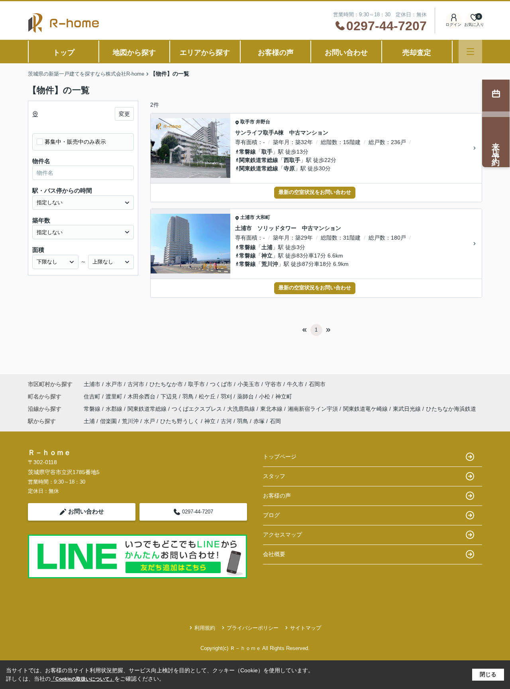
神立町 (283, 396)
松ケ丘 (208, 396)
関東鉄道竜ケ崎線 (366, 409)
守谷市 (273, 384)
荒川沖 (269, 264)
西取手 (292, 160)
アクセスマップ (282, 534)
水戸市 (114, 384)
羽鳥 (188, 396)
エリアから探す (205, 53)
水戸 (149, 421)
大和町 (263, 217)
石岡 (275, 421)
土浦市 (247, 217)
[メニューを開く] (470, 51)
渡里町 (115, 396)
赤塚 (259, 421)
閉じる (488, 674)
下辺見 (170, 396)
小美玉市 (248, 384)
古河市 (136, 384)
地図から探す (134, 53)
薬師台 (246, 396)
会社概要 (274, 554)
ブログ (271, 515)
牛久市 (295, 384)
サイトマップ (305, 628)
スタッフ (274, 476)
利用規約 (204, 628)
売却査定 (416, 53)
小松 (265, 396)
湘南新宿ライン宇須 (313, 409)
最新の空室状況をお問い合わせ (315, 192)
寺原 (289, 168)
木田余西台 (142, 396)
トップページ (279, 456)
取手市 (247, 122)
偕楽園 (108, 421)
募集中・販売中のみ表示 (75, 142)
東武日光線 (407, 409)
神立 (267, 255)
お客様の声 (276, 53)
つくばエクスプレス (198, 409)
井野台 (263, 122)
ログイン (453, 24)
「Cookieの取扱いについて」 (82, 679)
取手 (267, 151)
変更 (124, 114)
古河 (226, 421)
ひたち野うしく (179, 421)
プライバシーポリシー (253, 628)
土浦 (267, 247)
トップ (64, 53)
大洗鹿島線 (242, 409)
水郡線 (115, 409)
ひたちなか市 (166, 384)
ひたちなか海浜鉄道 (451, 409)
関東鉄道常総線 (258, 160)
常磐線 (247, 151)
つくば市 (221, 384)
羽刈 (227, 396)
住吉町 (93, 396)
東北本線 (272, 409)
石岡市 (317, 384)
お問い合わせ (346, 53)
